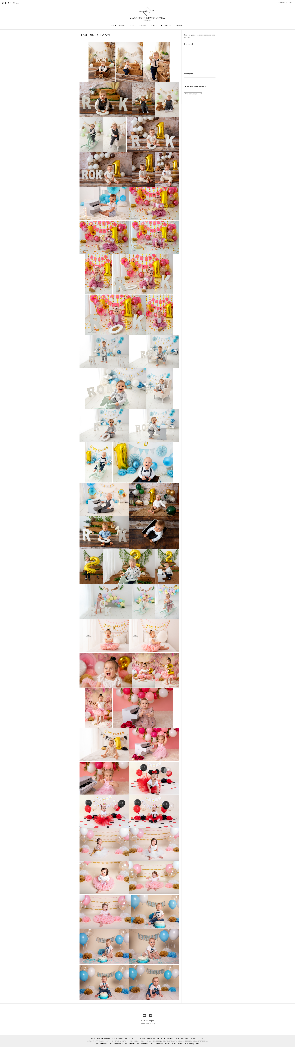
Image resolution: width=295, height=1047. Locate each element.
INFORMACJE (166, 26)
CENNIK (153, 26)
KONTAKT (180, 26)
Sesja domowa (146, 1041)
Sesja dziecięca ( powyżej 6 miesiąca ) (164, 1041)
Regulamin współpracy (120, 1041)
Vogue (147, 1023)
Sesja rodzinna (130, 1044)
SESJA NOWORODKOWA (200, 1041)
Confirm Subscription (119, 1038)
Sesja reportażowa (116, 1044)
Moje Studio (168, 1038)
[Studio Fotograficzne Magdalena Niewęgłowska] (147, 14)
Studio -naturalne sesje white (188, 1044)
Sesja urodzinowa (143, 1044)
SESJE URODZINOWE (157, 1044)
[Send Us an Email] (2, 2)
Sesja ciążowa (134, 1041)
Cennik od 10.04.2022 (103, 1038)
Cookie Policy (133, 1038)
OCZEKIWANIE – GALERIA (188, 1038)
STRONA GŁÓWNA (118, 26)
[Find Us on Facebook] (5, 2)
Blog (93, 1038)
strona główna (170, 1044)
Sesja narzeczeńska (185, 1041)
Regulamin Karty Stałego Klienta (98, 1041)
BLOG (132, 26)
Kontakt (159, 1038)
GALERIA (142, 26)
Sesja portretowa (102, 1044)
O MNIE (176, 1038)
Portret (200, 1038)
